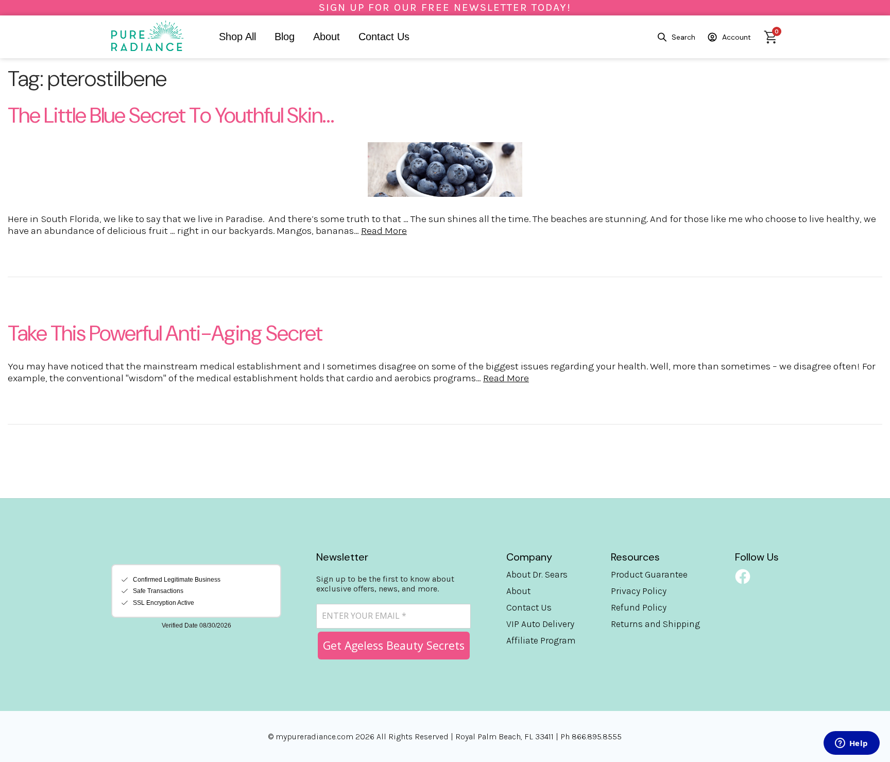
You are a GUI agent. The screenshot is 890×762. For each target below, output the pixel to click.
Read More (384, 230)
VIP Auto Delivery (540, 624)
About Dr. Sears (537, 574)
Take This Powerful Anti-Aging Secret (165, 333)
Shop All (237, 36)
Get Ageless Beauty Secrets (394, 645)
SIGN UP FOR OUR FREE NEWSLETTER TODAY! (445, 7)
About (326, 36)
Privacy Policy (638, 591)
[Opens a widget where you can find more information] (851, 744)
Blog (285, 36)
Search (683, 37)
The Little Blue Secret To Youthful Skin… (171, 115)
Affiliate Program (541, 640)
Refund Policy (638, 607)
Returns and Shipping (655, 624)
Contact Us (383, 36)
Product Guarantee (649, 574)
